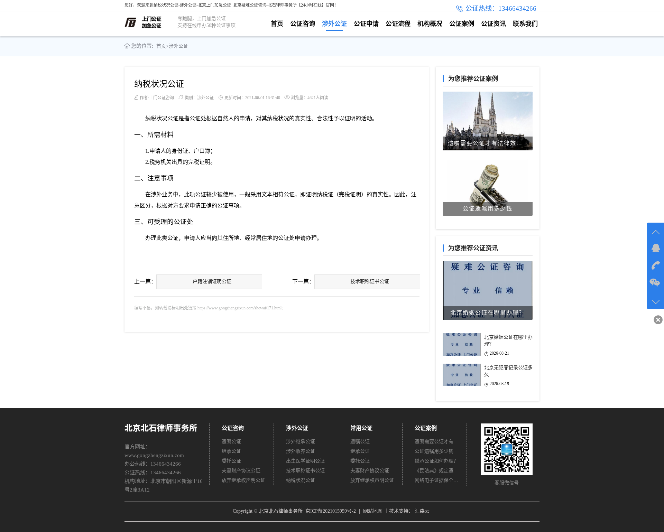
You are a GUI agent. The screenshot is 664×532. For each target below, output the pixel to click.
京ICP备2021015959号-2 (330, 511)
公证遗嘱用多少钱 (434, 451)
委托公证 (231, 461)
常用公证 (361, 428)
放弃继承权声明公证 (243, 480)
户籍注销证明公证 (212, 281)
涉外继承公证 (300, 441)
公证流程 (398, 23)
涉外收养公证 (300, 451)
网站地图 (372, 511)
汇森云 (422, 511)
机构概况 (429, 23)
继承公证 (231, 451)
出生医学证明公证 (305, 461)
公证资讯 (493, 23)
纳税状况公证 (300, 480)
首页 (277, 23)
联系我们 (525, 23)
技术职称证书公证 (369, 281)
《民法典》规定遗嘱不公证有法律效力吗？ (437, 470)
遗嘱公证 (231, 441)
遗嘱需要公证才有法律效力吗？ (437, 441)
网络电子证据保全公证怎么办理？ (437, 480)
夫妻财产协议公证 (241, 470)
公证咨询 (302, 23)
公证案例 (461, 23)
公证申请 (366, 23)
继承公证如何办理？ (436, 461)
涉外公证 (334, 23)
